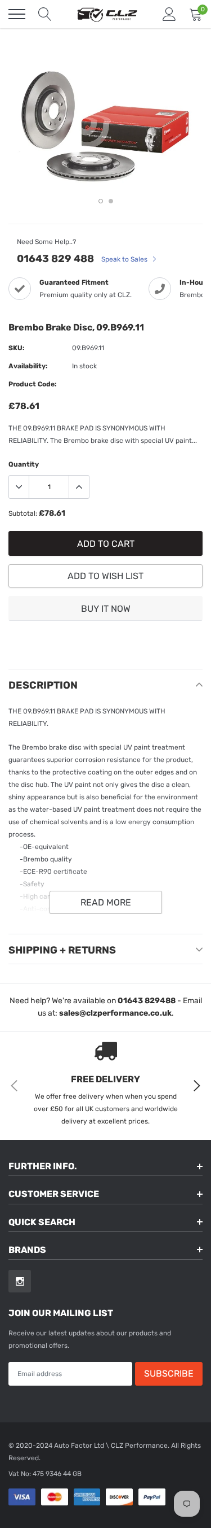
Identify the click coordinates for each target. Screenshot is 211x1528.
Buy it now (106, 608)
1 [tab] (100, 201)
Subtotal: (22, 513)
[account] (169, 14)
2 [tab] (111, 201)
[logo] (107, 14)
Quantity (23, 464)
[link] (19, 1281)
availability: (28, 366)
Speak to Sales (125, 259)
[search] (45, 14)
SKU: (16, 348)
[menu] (16, 14)
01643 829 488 (55, 259)
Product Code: (32, 384)
